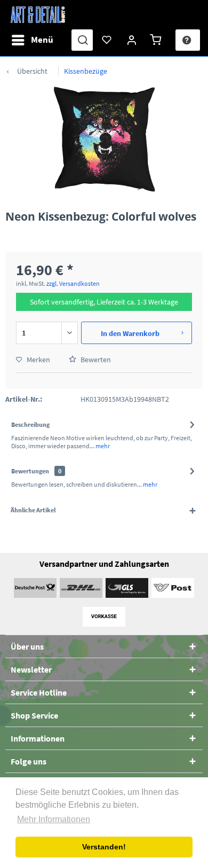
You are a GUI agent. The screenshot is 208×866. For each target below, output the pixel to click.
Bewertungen (30, 471)
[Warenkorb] (157, 40)
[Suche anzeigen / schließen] (82, 40)
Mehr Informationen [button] (53, 819)
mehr (102, 446)
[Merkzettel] (107, 40)
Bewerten (95, 359)
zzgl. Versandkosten (73, 283)
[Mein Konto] (132, 40)
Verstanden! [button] (104, 846)
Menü (42, 39)
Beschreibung (30, 424)
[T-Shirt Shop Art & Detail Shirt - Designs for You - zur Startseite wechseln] (38, 14)
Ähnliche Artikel (33, 510)
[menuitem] (32, 40)
